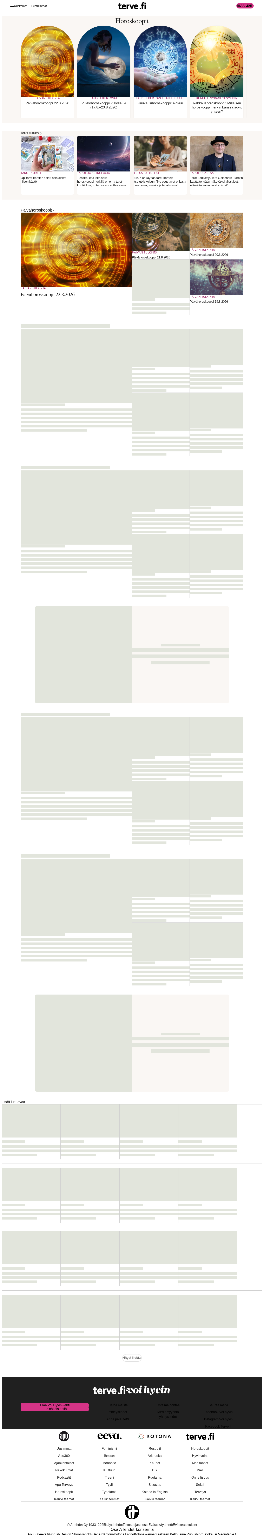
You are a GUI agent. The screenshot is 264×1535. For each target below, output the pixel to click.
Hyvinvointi (200, 1456)
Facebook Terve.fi (218, 1426)
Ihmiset (109, 1456)
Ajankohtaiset (64, 1463)
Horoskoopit (64, 1492)
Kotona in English (155, 1492)
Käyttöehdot (114, 1525)
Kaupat (155, 1463)
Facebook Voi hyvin (218, 1412)
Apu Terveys (64, 1484)
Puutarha (154, 1477)
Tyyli (109, 1484)
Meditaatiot (200, 1463)
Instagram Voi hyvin (218, 1419)
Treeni (109, 1477)
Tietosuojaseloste (135, 1525)
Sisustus (154, 1484)
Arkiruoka (155, 1456)
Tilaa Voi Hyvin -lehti (55, 1405)
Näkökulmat (64, 1470)
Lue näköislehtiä (55, 1409)
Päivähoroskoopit (36, 210)
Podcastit (64, 1477)
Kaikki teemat (64, 1499)
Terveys (200, 1492)
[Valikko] (12, 5)
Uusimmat (20, 5)
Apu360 (64, 1456)
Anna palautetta (118, 1419)
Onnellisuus (200, 1477)
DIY (155, 1470)
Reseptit (155, 1448)
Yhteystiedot (118, 1412)
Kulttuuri (109, 1470)
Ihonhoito (109, 1463)
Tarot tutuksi (30, 133)
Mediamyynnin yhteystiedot (168, 1414)
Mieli (200, 1470)
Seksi (200, 1484)
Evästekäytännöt (160, 1525)
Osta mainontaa (168, 1405)
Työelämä (109, 1492)
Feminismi (109, 1448)
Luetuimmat (39, 5)
